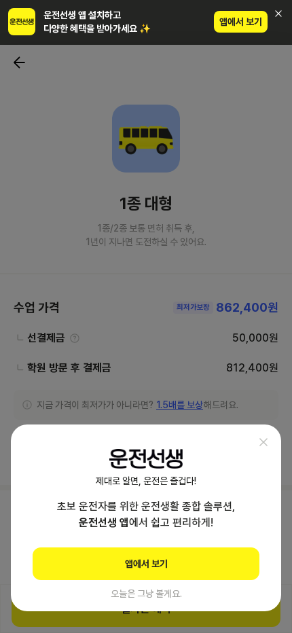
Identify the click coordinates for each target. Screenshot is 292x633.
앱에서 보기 (240, 21)
